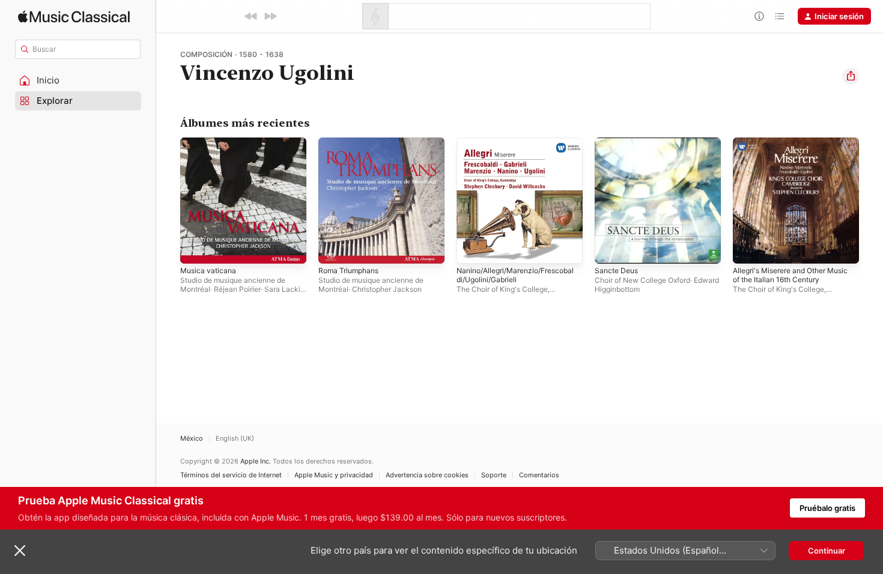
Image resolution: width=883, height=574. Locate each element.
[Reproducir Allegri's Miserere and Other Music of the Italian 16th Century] (748, 249)
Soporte (493, 475)
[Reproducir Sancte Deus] (610, 249)
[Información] (759, 16)
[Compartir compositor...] (850, 76)
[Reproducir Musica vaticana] (195, 249)
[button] (78, 80)
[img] (74, 16)
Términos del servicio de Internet (231, 475)
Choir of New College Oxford (642, 280)
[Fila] (779, 16)
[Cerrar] (19, 550)
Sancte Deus (618, 142)
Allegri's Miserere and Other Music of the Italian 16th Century (794, 147)
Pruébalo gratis (827, 508)
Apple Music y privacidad (333, 475)
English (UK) (235, 438)
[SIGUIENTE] (270, 16)
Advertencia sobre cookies (427, 475)
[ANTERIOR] (251, 16)
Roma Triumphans (351, 142)
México (191, 438)
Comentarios (539, 475)
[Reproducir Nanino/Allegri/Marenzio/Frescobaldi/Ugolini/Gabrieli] (472, 249)
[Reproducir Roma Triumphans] (333, 249)
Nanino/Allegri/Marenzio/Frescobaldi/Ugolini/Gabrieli (520, 142)
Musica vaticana (210, 142)
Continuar (826, 550)
